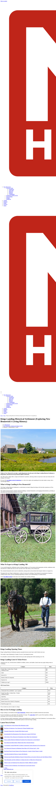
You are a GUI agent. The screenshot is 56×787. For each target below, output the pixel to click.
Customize (9, 781)
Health (5, 203)
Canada (5, 200)
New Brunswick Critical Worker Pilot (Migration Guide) (16, 725)
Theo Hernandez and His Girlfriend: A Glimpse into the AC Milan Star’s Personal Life (23, 759)
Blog (4, 415)
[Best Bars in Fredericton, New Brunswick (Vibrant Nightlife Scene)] (2, 729)
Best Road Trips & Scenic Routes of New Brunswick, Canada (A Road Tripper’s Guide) (23, 751)
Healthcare (8, 199)
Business (5, 201)
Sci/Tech (5, 204)
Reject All (18, 781)
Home (2, 415)
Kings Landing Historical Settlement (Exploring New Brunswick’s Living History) (22, 739)
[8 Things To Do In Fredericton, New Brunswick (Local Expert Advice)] (2, 766)
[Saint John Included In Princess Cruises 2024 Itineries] (2, 754)
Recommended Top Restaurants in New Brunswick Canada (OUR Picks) (20, 734)
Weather (8, 198)
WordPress (11, 785)
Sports (5, 205)
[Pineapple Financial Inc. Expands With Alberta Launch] (2, 732)
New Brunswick (6, 426)
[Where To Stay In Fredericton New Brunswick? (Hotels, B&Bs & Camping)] (2, 763)
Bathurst (11, 193)
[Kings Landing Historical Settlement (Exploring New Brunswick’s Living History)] (2, 740)
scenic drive (32, 714)
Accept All (27, 781)
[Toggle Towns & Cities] (24, 396)
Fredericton (11, 189)
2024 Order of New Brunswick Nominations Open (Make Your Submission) (20, 736)
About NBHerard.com (8, 769)
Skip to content (4, 1)
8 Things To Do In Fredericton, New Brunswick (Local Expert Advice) (19, 765)
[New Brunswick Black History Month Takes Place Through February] (2, 743)
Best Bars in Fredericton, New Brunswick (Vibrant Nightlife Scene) (18, 728)
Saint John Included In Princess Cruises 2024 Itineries (15, 754)
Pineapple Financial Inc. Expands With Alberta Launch (16, 731)
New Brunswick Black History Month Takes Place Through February (19, 742)
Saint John (11, 190)
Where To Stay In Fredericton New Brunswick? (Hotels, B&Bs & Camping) (20, 762)
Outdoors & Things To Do (12, 195)
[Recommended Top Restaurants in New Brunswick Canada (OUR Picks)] (2, 734)
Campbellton (12, 194)
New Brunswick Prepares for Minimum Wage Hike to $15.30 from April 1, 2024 (21, 748)
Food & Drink (9, 196)
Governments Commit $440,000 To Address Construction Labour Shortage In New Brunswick (24, 745)
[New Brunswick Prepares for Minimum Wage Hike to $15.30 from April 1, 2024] (2, 749)
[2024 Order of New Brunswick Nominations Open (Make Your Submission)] (2, 737)
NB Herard (7, 424)
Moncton (11, 191)
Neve (2, 775)
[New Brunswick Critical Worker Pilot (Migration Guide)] (2, 726)
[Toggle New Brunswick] (24, 395)
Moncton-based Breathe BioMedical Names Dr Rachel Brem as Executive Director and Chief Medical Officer (28, 757)
